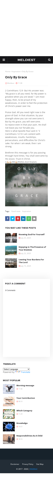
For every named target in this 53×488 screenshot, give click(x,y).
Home (7, 71)
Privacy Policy (27, 464)
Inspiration (16, 71)
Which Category (24, 410)
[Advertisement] (26, 28)
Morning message (25, 385)
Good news (15, 211)
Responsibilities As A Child (29, 435)
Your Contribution (25, 398)
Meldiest (10, 83)
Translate (25, 372)
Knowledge (22, 423)
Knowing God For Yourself (32, 234)
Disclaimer (14, 464)
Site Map (39, 464)
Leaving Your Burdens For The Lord (31, 261)
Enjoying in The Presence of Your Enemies (32, 248)
